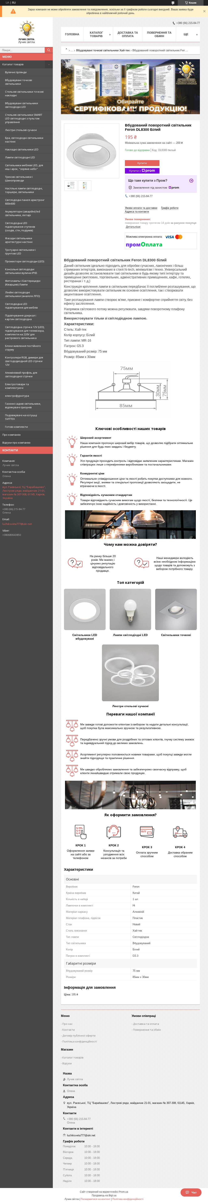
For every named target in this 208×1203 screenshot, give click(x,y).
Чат (194, 1192)
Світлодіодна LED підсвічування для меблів (21, 305)
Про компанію (11, 434)
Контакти (68, 1029)
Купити (142, 163)
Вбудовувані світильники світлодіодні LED (21, 105)
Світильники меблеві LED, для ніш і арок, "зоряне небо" (24, 167)
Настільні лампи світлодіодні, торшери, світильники (24, 190)
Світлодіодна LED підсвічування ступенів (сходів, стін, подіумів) (20, 226)
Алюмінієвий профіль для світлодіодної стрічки (21, 374)
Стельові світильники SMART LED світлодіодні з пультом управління (23, 118)
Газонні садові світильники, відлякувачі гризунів (23, 405)
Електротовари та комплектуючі (17, 386)
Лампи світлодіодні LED (20, 157)
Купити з (135, 171)
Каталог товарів (13, 64)
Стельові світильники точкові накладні (24, 93)
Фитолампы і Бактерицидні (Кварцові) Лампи (22, 282)
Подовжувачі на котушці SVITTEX (21, 417)
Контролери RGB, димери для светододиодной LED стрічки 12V (24, 361)
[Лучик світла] (26, 30)
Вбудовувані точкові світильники (18, 82)
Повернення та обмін (159, 34)
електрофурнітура (17, 396)
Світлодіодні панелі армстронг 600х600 (24, 201)
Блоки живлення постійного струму (23, 347)
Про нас (67, 1024)
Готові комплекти (16, 427)
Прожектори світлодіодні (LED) (24, 261)
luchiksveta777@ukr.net (17, 524)
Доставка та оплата (128, 34)
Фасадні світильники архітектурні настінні (18, 240)
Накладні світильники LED (21, 149)
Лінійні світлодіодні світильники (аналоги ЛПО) (22, 294)
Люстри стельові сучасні (21, 130)
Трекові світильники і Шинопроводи (19, 178)
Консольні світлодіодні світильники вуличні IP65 (21, 271)
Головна (72, 34)
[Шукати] (49, 50)
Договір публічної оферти (78, 1035)
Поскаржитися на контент (95, 1199)
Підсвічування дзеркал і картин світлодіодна (20, 317)
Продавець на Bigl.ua (104, 1195)
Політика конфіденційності (79, 1041)
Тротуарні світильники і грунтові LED (20, 251)
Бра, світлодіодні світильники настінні (24, 139)
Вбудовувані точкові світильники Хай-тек (103, 50)
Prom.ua (123, 1191)
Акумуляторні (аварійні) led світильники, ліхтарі (22, 213)
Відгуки (67, 1063)
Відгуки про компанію (16, 442)
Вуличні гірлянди (16, 72)
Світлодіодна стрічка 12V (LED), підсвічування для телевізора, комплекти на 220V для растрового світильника (24, 332)
